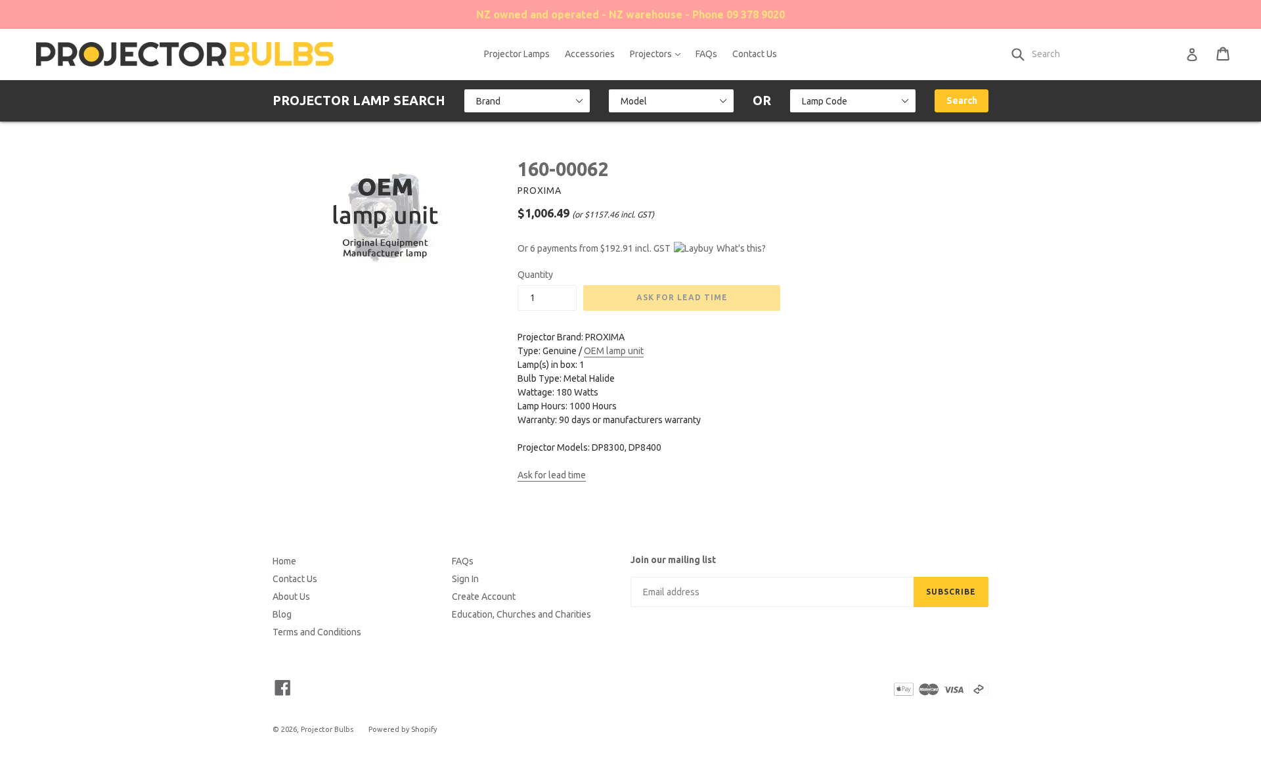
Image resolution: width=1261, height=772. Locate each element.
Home (284, 561)
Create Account (484, 596)
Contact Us (754, 54)
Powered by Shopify (402, 729)
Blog (282, 614)
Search (961, 100)
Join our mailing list (673, 560)
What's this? (741, 248)
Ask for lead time (552, 475)
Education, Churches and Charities (521, 614)
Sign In (465, 579)
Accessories (590, 54)
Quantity (535, 274)
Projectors (658, 53)
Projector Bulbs (327, 729)
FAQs (706, 54)
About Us (291, 596)
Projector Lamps (517, 54)
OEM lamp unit (614, 351)
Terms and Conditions (317, 632)
